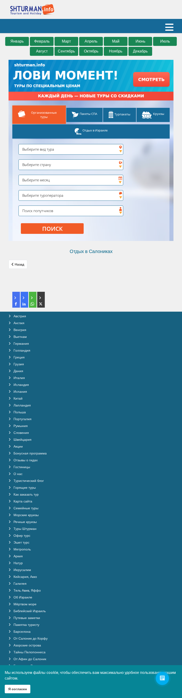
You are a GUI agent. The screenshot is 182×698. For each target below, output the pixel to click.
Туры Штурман (24, 529)
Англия (18, 323)
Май (115, 41)
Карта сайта (22, 501)
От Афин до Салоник (29, 659)
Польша (19, 412)
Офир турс (21, 535)
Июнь (140, 41)
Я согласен (17, 689)
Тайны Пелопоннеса (29, 652)
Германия (21, 343)
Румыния (20, 426)
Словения (21, 433)
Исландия (21, 385)
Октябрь (91, 51)
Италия (19, 378)
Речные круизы (25, 522)
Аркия (18, 556)
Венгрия (19, 330)
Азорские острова (27, 645)
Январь (17, 41)
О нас (18, 474)
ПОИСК (52, 228)
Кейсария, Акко (25, 577)
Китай (18, 398)
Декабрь (140, 51)
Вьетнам (20, 337)
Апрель (91, 41)
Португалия (22, 419)
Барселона (22, 631)
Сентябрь (66, 51)
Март (66, 41)
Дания (18, 371)
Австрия (19, 316)
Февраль (42, 41)
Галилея (20, 583)
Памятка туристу (26, 625)
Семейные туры (25, 508)
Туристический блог (28, 481)
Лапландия (22, 405)
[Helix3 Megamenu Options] (169, 29)
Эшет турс (21, 542)
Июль (165, 41)
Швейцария (22, 439)
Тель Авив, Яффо (27, 590)
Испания (20, 391)
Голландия (21, 350)
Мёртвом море (24, 604)
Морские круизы (26, 515)
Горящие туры (24, 487)
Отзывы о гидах (25, 460)
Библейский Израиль (29, 611)
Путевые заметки (26, 618)
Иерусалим (22, 570)
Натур (18, 563)
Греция (19, 357)
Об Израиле (22, 597)
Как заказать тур (26, 494)
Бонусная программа (30, 453)
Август (42, 51)
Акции (18, 446)
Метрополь (22, 549)
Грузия (18, 364)
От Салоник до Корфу (30, 638)
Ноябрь (115, 51)
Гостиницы (21, 467)
